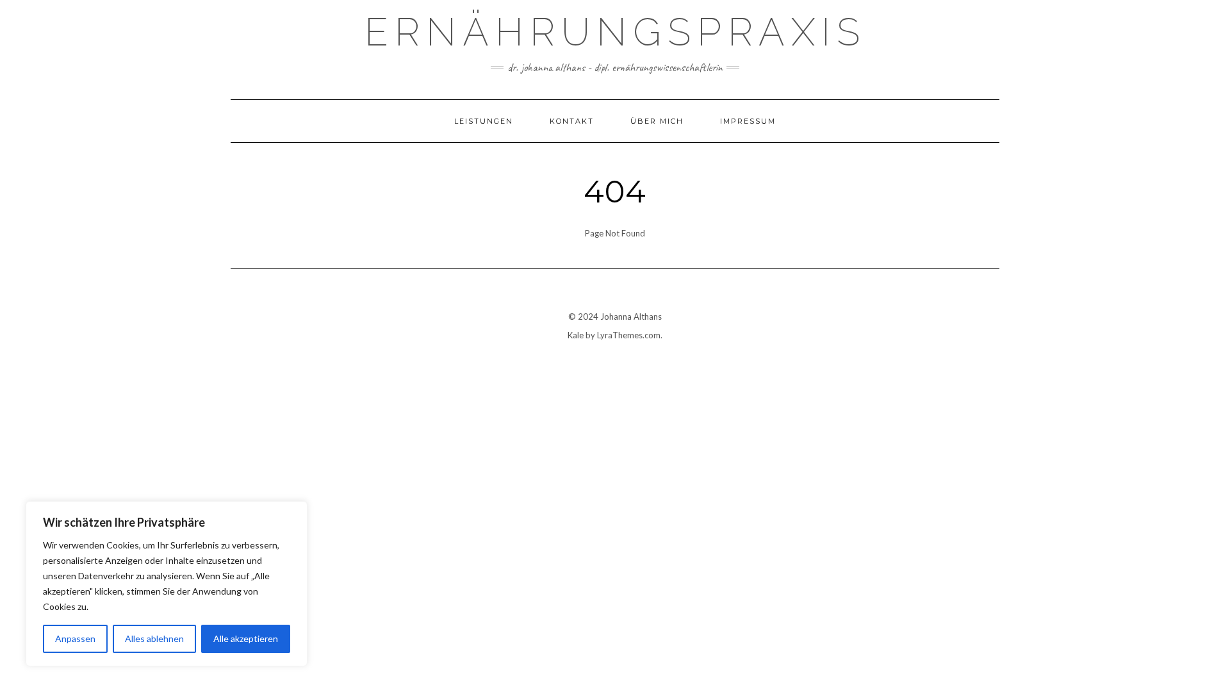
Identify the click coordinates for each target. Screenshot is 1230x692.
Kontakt (572, 121)
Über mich (657, 121)
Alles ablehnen (154, 638)
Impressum (748, 121)
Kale (576, 335)
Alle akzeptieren (245, 638)
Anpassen (75, 638)
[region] (167, 583)
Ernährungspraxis (615, 32)
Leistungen (483, 121)
